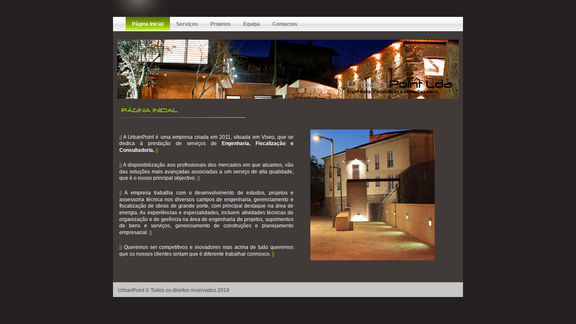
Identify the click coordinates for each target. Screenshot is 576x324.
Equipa (251, 24)
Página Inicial (148, 24)
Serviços (187, 24)
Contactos (284, 24)
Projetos (220, 24)
